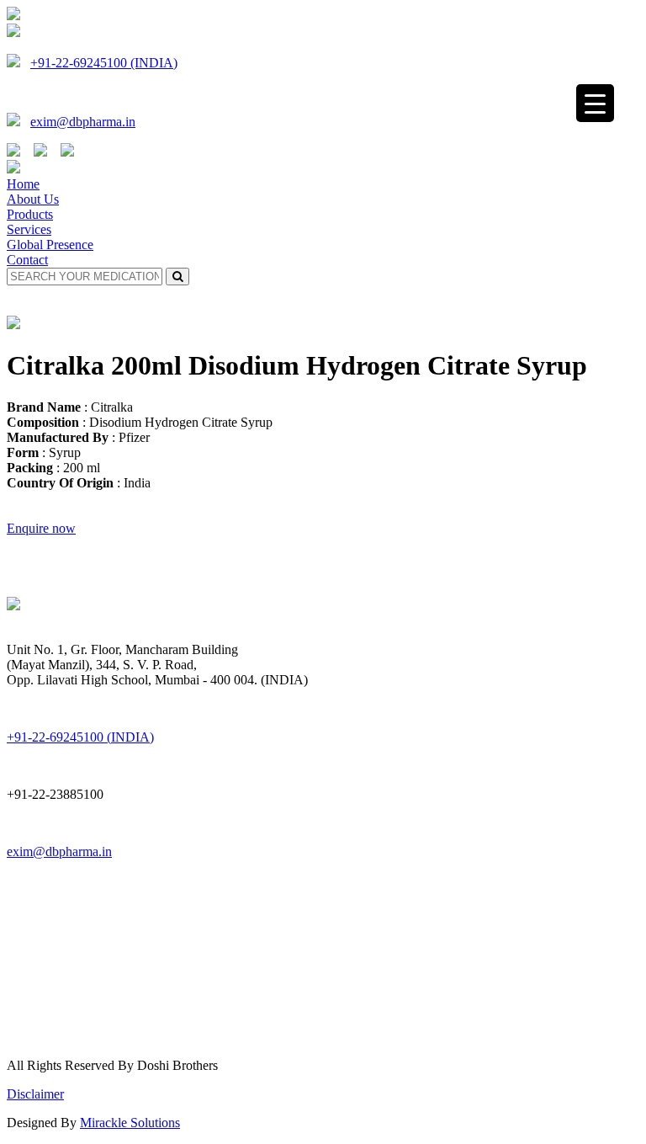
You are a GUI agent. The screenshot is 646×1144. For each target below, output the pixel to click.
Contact (27, 260)
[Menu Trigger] (595, 103)
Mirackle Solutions (130, 1122)
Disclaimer (35, 1094)
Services (29, 229)
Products (30, 214)
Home (23, 184)
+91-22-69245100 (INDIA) (103, 63)
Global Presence (50, 244)
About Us (33, 199)
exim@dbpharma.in (82, 121)
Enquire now (41, 528)
